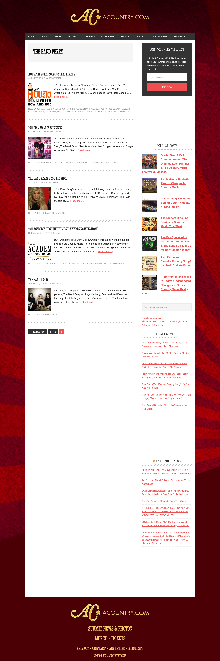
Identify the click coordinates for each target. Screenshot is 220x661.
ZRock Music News (168, 461)
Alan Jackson (48, 109)
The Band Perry (105, 111)
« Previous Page (38, 331)
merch (101, 638)
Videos (61, 213)
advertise (117, 648)
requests (135, 648)
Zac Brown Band (122, 111)
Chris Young (76, 109)
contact (99, 648)
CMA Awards (47, 162)
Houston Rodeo (107, 109)
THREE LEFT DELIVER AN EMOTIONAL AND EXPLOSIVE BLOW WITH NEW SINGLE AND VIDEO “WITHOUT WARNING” (165, 511)
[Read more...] (61, 96)
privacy (83, 648)
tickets (118, 638)
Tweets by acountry (151, 317)
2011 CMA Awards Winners (45, 128)
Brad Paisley (62, 109)
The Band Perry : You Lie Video (47, 178)
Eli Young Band (90, 109)
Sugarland (81, 162)
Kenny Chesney (62, 263)
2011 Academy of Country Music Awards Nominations (63, 229)
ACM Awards (47, 263)
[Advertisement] (164, 119)
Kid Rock (32, 111)
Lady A (41, 111)
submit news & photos (110, 628)
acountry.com (117, 656)
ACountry (110, 18)
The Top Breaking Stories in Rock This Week (164, 501)
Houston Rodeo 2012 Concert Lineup (51, 74)
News (78, 111)
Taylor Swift (94, 162)
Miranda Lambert (65, 111)
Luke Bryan (50, 111)
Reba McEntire (89, 111)
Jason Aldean (123, 109)
